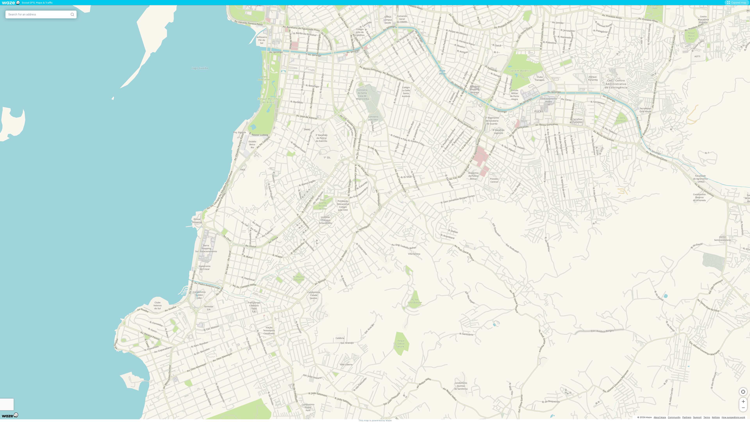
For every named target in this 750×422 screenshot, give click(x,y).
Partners (686, 417)
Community (674, 417)
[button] (743, 401)
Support (697, 417)
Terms (707, 417)
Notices (716, 417)
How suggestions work (733, 417)
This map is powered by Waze (375, 420)
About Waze (660, 417)
